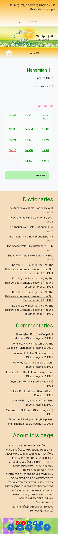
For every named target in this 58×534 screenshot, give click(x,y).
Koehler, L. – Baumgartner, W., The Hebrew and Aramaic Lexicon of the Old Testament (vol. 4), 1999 (29, 309)
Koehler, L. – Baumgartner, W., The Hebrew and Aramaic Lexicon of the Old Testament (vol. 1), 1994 (29, 269)
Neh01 (29, 115)
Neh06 (45, 139)
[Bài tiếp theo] (11, 527)
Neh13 (29, 160)
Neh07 (29, 139)
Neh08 (12, 139)
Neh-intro (45, 117)
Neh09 (45, 150)
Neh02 (12, 115)
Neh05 (12, 129)
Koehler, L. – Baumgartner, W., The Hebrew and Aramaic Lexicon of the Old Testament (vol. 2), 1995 (29, 282)
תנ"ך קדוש (45, 35)
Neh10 (29, 150)
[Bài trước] (47, 527)
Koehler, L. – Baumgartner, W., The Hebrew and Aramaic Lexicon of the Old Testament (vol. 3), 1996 (29, 296)
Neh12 (45, 160)
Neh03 (45, 129)
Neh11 (12, 150)
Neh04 (29, 129)
